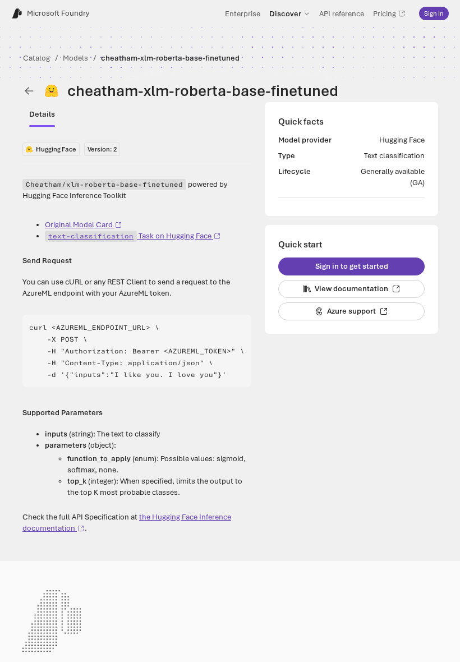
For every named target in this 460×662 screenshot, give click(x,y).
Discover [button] (285, 13)
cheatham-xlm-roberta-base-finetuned (170, 58)
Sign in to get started (351, 266)
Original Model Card (79, 224)
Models (75, 58)
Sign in (434, 13)
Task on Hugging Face (129, 236)
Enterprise (242, 13)
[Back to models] (29, 91)
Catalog (36, 58)
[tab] (42, 114)
